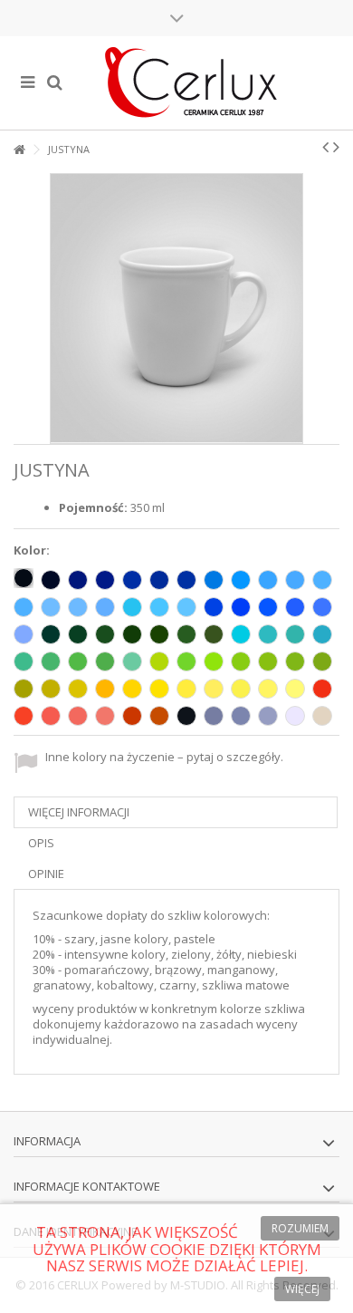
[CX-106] (132, 634)
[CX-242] (51, 716)
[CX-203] (132, 607)
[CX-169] (23, 689)
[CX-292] (241, 716)
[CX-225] (159, 580)
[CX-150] (214, 634)
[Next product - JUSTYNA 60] (336, 147)
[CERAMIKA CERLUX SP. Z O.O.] (190, 83)
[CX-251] (23, 634)
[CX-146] (23, 661)
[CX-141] (186, 661)
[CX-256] (214, 607)
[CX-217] (51, 607)
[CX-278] (295, 689)
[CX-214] (241, 580)
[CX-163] (241, 661)
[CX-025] (159, 716)
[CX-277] (268, 689)
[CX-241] (23, 716)
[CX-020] (322, 716)
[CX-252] (322, 607)
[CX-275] (214, 689)
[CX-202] (295, 580)
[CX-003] (51, 580)
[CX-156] (241, 634)
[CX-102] (186, 716)
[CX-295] (132, 716)
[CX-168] (51, 689)
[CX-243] (78, 716)
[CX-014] (214, 580)
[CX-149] (159, 634)
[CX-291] (268, 716)
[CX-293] (214, 716)
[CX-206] (132, 580)
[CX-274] (186, 689)
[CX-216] (322, 580)
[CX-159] (159, 661)
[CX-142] (132, 661)
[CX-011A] (159, 689)
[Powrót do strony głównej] (19, 150)
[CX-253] (295, 607)
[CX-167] (78, 689)
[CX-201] (23, 607)
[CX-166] (322, 661)
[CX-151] (186, 634)
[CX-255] (241, 607)
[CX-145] (51, 661)
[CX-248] (322, 689)
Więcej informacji (78, 812)
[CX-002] (23, 578)
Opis (41, 843)
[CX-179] (105, 661)
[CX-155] (322, 634)
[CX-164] (268, 661)
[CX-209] (78, 580)
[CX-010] (295, 716)
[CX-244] (105, 716)
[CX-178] (51, 634)
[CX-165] (295, 661)
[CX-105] (186, 580)
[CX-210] (105, 580)
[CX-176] (105, 634)
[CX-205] (186, 607)
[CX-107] (105, 607)
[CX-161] (78, 661)
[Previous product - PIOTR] (325, 147)
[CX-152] (268, 634)
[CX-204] (159, 607)
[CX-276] (241, 689)
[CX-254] (268, 607)
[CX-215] (268, 580)
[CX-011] (132, 689)
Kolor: (33, 550)
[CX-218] (78, 607)
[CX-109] (105, 689)
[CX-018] (214, 661)
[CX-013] (295, 634)
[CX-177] (78, 634)
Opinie (46, 873)
